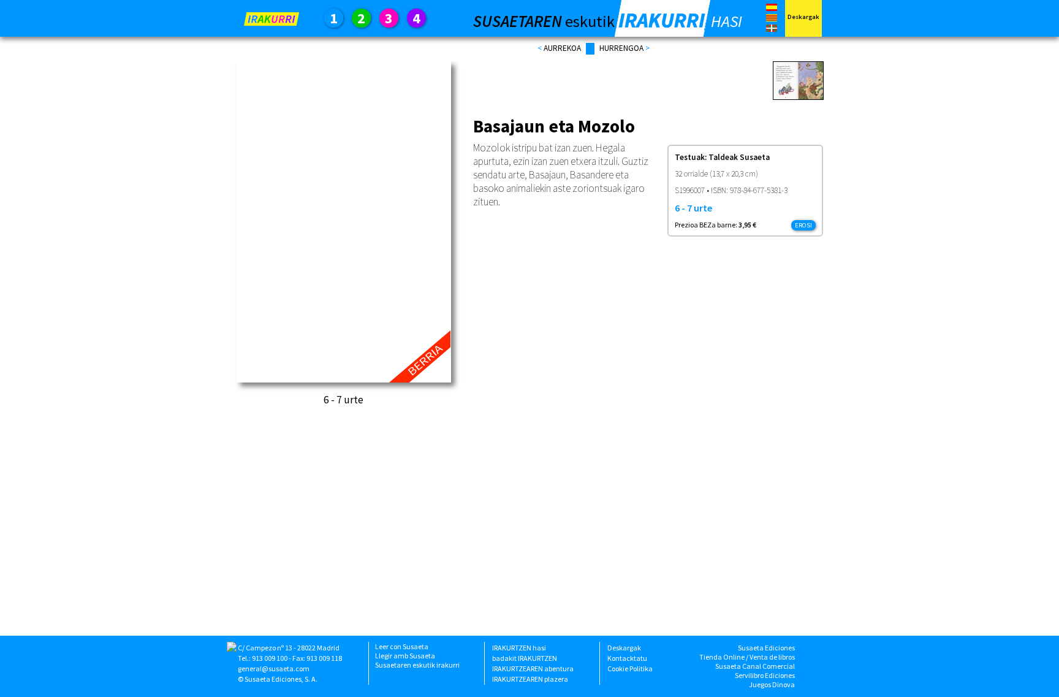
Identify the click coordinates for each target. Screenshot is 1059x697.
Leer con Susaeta (401, 646)
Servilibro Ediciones (765, 675)
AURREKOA (562, 48)
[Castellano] (771, 8)
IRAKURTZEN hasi (519, 647)
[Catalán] (771, 20)
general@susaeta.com (273, 668)
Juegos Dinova (772, 684)
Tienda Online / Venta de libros (747, 656)
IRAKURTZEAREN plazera (530, 679)
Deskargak (624, 647)
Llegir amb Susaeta (405, 655)
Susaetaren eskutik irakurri (417, 664)
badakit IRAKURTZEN (524, 658)
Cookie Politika (630, 668)
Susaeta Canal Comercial (755, 666)
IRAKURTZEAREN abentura (533, 668)
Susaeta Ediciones (766, 647)
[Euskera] (771, 29)
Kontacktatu (627, 658)
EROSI (803, 225)
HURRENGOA (622, 48)
